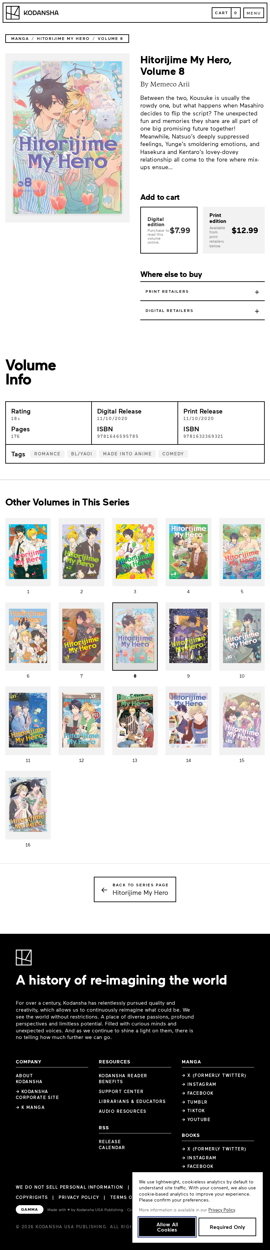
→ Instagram (199, 1084)
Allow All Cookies (167, 1227)
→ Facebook (197, 1093)
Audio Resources (123, 1111)
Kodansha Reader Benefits (123, 1078)
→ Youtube (196, 1119)
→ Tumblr (195, 1102)
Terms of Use (128, 1197)
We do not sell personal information (69, 1187)
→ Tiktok (193, 1110)
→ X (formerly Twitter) (214, 1075)
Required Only (227, 1227)
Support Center (121, 1091)
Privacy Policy (79, 1197)
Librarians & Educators (132, 1101)
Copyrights (32, 1197)
